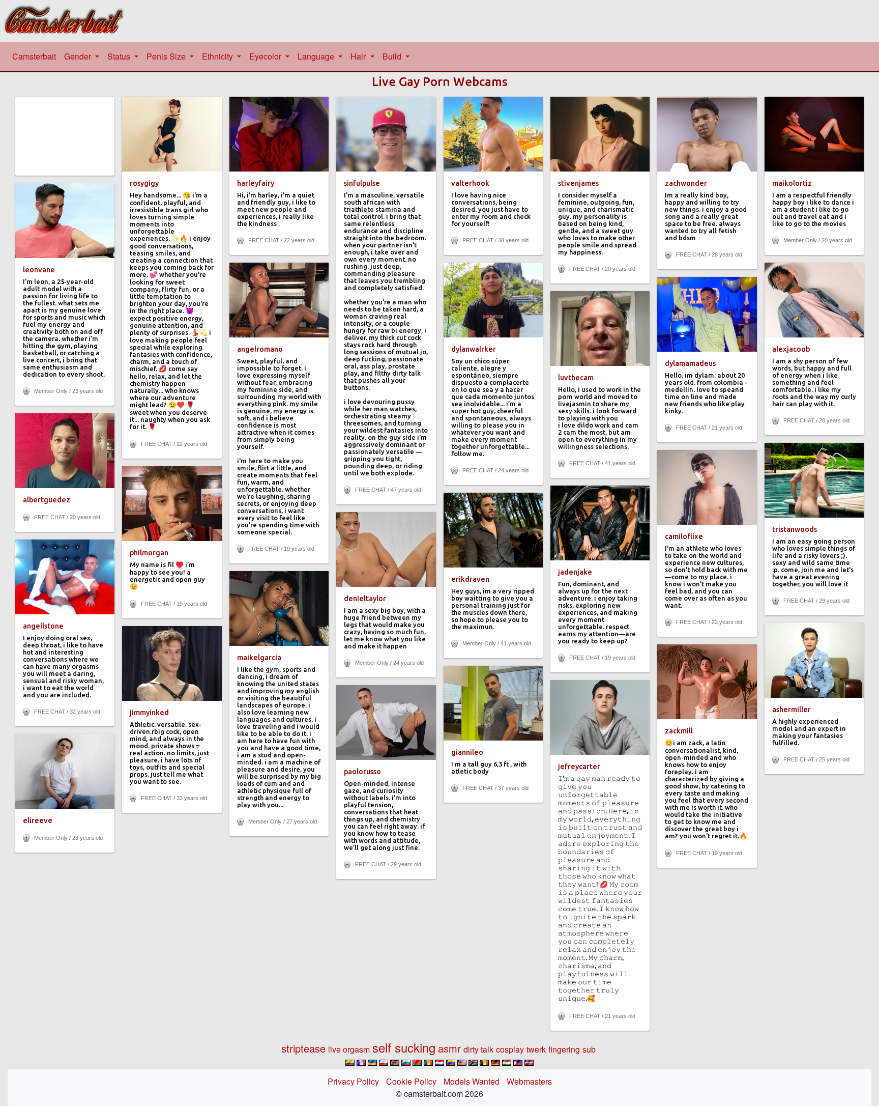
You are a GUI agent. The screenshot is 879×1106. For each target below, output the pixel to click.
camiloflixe (684, 536)
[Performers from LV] (529, 1063)
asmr (449, 1048)
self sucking (403, 1047)
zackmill (679, 731)
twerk (536, 1049)
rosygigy (144, 183)
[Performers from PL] (383, 1063)
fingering (564, 1049)
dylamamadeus (690, 363)
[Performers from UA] (372, 1063)
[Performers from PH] (517, 1063)
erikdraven (470, 579)
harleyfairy (255, 183)
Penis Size (167, 56)
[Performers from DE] (495, 1063)
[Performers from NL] (439, 1063)
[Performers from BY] (417, 1063)
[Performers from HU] (506, 1063)
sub (589, 1049)
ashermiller (791, 709)
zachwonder (686, 183)
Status (119, 56)
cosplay (510, 1049)
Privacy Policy (353, 1081)
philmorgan (149, 553)
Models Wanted (472, 1081)
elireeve (37, 820)
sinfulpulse (362, 183)
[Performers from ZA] (473, 1063)
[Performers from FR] (361, 1063)
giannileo (467, 752)
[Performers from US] (461, 1063)
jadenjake (575, 572)
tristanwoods (794, 529)
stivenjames (578, 183)
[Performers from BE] (484, 1063)
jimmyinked (149, 712)
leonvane (39, 270)
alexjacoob (791, 349)
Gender (78, 56)
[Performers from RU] (406, 1063)
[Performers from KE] (394, 1063)
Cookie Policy (411, 1081)
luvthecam (576, 378)
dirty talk (478, 1049)
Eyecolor (266, 56)
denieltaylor (365, 598)
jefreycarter (579, 766)
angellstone (43, 626)
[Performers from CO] (350, 1063)
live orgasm (349, 1049)
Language (317, 56)
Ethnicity (218, 56)
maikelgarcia (259, 658)
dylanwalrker (473, 349)
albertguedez (46, 500)
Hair (359, 56)
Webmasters (529, 1081)
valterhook (470, 183)
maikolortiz (792, 183)
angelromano (260, 349)
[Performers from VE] (450, 1063)
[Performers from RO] (428, 1063)
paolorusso (362, 772)
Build (393, 56)
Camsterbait (36, 56)
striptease (303, 1048)
